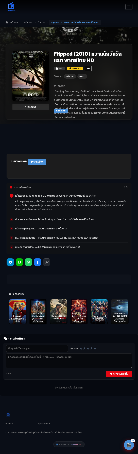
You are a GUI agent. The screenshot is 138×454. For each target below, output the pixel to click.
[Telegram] (10, 262)
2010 (60, 68)
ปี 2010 (41, 22)
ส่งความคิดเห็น (120, 374)
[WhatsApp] (28, 262)
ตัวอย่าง (31, 107)
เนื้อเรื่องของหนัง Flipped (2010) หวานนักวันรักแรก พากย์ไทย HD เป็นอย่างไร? (55, 196)
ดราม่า (82, 76)
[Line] (19, 262)
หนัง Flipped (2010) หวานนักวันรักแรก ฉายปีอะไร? (41, 228)
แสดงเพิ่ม (60, 110)
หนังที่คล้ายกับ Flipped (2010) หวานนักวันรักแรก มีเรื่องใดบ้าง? (47, 247)
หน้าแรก (14, 22)
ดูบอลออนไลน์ (44, 423)
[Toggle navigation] (128, 7)
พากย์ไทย (38, 162)
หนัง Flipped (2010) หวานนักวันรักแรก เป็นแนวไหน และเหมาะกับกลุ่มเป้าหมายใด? (56, 238)
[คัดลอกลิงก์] (46, 262)
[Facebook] (37, 262)
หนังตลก (28, 22)
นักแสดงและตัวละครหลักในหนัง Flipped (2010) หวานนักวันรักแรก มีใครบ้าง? (54, 219)
